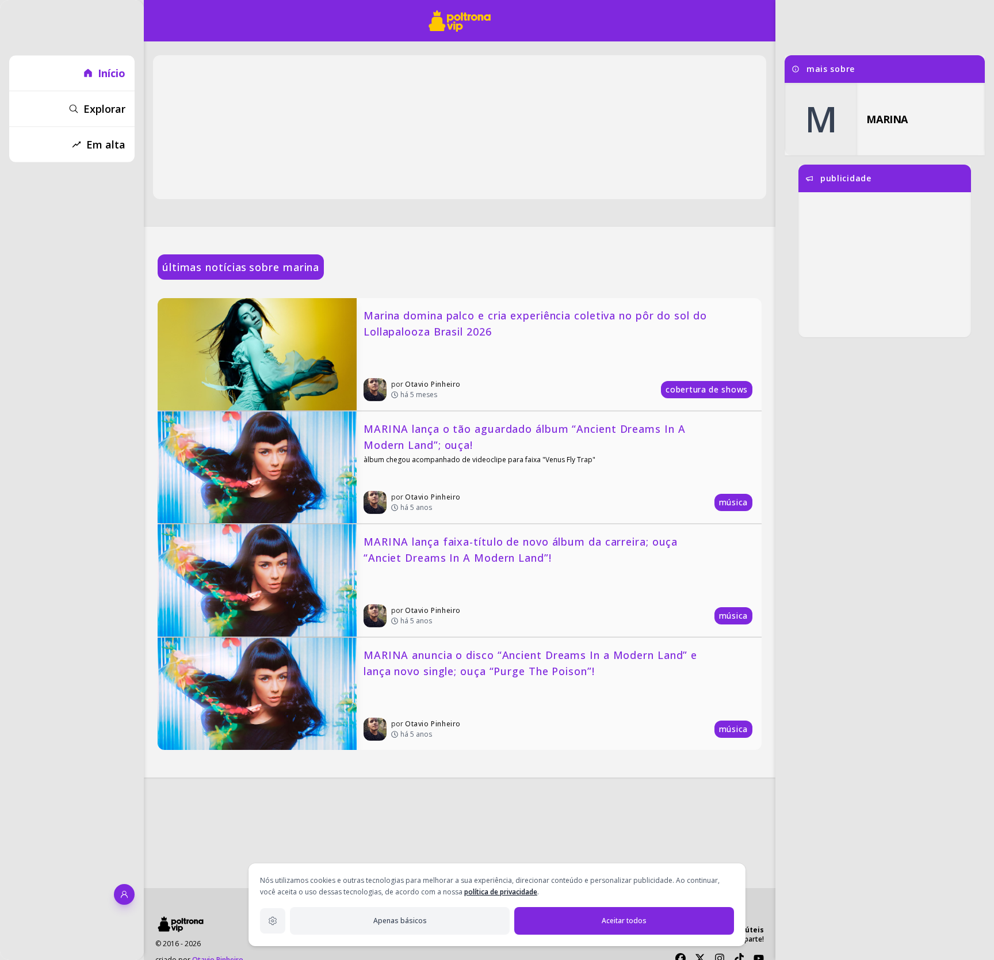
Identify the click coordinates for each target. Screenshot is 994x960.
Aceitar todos (624, 920)
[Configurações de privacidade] (272, 921)
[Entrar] (124, 894)
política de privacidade (500, 892)
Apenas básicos (400, 920)
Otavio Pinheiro (433, 384)
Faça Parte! (746, 939)
